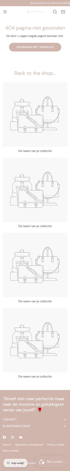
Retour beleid (11, 450)
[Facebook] (4, 437)
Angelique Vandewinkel (27, 463)
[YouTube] (21, 437)
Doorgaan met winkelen (35, 47)
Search (7, 444)
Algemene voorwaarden (29, 444)
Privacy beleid (55, 444)
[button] (63, 11)
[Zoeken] (55, 11)
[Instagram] (12, 437)
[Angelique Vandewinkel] (35, 11)
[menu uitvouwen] (5, 11)
